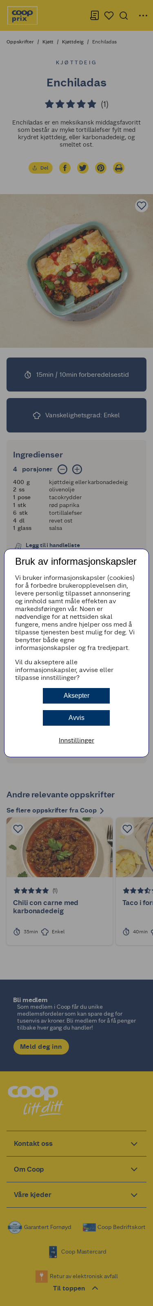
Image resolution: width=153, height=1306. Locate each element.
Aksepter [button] (76, 695)
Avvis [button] (76, 717)
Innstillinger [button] (76, 740)
